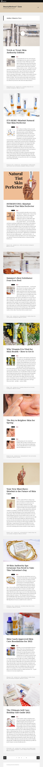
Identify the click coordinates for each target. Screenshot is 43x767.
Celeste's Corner (26, 748)
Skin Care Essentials (16, 165)
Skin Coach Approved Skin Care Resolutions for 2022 (20, 640)
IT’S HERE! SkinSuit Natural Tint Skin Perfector (20, 121)
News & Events (9, 165)
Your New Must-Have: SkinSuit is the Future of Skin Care (21, 491)
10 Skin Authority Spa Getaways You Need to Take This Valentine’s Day (20, 567)
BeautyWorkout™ (25, 164)
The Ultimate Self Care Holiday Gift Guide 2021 (18, 711)
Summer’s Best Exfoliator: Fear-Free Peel (20, 279)
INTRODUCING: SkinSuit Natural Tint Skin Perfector (20, 205)
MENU (4, 1)
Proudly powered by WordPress (13, 764)
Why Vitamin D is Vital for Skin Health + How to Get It (20, 350)
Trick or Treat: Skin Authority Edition (16, 51)
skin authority (32, 749)
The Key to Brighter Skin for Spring (21, 421)
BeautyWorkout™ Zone (12, 7)
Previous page (4, 757)
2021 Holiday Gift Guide (25, 749)
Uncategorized (13, 87)
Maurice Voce (19, 86)
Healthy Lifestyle (27, 86)
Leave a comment (21, 87)
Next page (38, 757)
